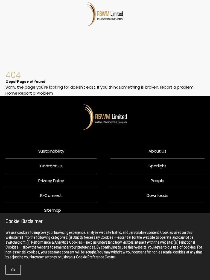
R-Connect (51, 195)
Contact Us (51, 166)
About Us (157, 151)
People (157, 180)
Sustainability (51, 151)
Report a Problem (35, 93)
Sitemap (52, 210)
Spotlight (157, 166)
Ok (13, 270)
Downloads (157, 195)
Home (11, 93)
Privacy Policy (51, 180)
